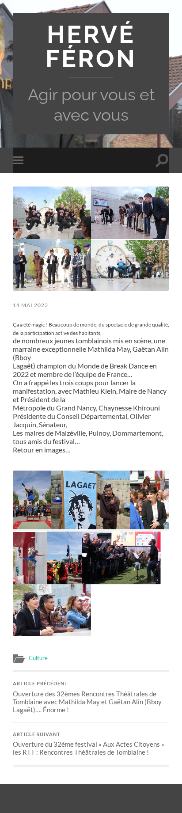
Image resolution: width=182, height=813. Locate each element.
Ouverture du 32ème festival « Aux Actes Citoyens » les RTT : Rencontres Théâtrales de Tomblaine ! (88, 744)
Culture (38, 657)
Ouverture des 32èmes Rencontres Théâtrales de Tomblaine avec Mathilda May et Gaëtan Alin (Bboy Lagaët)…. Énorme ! (87, 697)
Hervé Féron (91, 46)
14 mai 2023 (30, 305)
